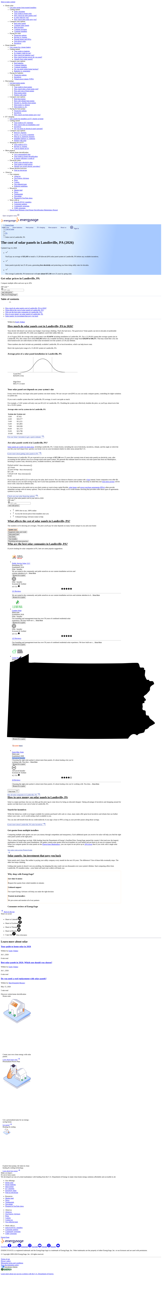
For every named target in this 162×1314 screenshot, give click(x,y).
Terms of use (5, 1259)
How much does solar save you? (25, 19)
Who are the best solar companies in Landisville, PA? (23, 312)
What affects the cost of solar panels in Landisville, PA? (24, 310)
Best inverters (19, 27)
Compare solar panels (21, 25)
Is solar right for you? (21, 17)
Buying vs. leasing (20, 37)
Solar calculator (19, 11)
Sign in (76, 228)
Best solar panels (20, 23)
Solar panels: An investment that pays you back (21, 316)
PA (6, 233)
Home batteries (17, 227)
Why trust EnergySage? (9, 295)
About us (63, 227)
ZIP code (4, 287)
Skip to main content (8, 2)
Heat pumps (30, 227)
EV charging (41, 227)
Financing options (20, 35)
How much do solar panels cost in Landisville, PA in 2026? (26, 308)
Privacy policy (6, 1261)
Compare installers (20, 31)
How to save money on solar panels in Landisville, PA (24, 314)
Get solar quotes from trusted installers (23, 7)
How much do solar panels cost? (25, 15)
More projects (52, 227)
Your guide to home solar (23, 13)
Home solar (5, 227)
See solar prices (7, 292)
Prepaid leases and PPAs (22, 39)
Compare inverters (20, 29)
